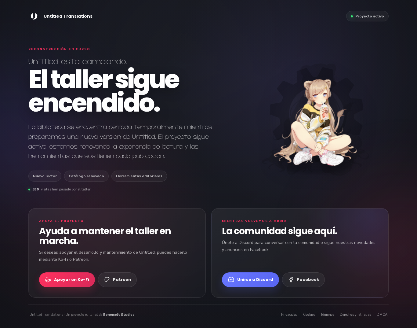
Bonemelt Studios (118, 314)
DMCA (382, 314)
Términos (327, 314)
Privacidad (289, 314)
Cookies (309, 314)
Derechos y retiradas (355, 314)
